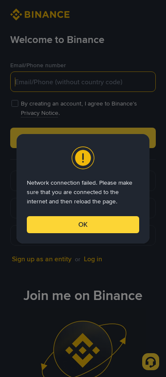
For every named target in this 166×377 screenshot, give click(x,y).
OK (83, 224)
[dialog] (83, 188)
